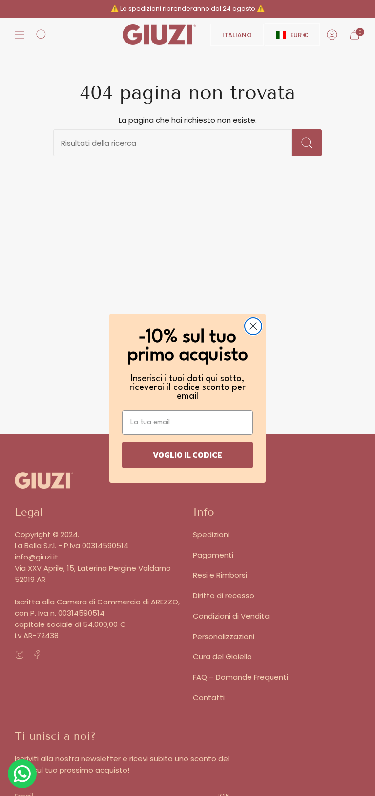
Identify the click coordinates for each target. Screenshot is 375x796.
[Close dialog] (253, 326)
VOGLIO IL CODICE (187, 455)
